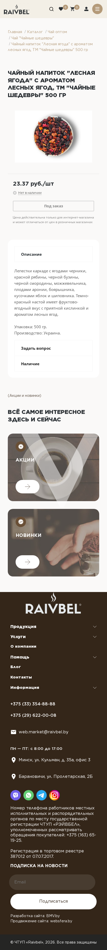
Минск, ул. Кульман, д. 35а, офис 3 (54, 759)
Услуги (18, 636)
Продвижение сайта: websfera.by (41, 921)
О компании (23, 646)
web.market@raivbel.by (43, 731)
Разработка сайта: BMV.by (35, 916)
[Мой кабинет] (87, 9)
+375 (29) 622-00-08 (33, 715)
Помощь (19, 657)
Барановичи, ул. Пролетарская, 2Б (56, 776)
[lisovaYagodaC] (53, 137)
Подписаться (53, 901)
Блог (15, 666)
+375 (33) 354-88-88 (32, 703)
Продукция (23, 626)
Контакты (21, 677)
